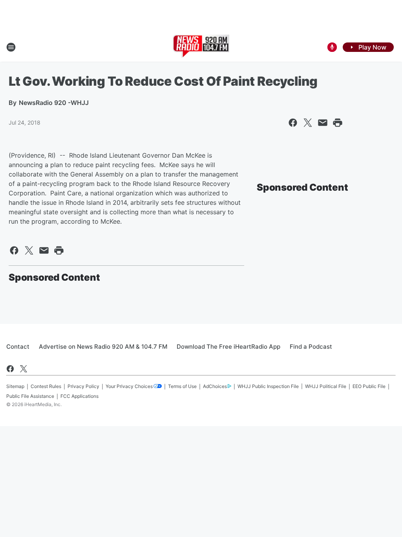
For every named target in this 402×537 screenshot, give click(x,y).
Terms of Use (182, 386)
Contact (17, 346)
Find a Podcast (311, 346)
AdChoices (215, 386)
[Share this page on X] (307, 122)
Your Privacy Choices (129, 386)
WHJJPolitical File (325, 386)
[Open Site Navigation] (11, 47)
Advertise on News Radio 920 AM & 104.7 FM (103, 346)
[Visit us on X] (23, 368)
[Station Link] (201, 47)
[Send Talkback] (332, 47)
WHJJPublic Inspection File (268, 386)
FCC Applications (79, 396)
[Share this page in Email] (322, 122)
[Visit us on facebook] (10, 368)
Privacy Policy (83, 386)
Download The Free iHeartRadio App (228, 346)
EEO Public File (369, 386)
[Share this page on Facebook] (292, 122)
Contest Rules (46, 386)
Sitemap (15, 386)
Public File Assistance (30, 396)
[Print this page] (337, 122)
